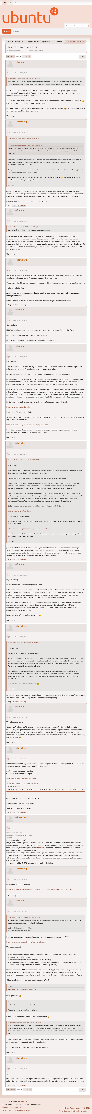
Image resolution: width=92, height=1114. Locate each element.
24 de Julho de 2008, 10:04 (19, 357)
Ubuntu (5, 1107)
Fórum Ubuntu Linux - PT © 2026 (77, 1108)
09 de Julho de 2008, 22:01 (19, 270)
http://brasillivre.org (19, 205)
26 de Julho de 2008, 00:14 (19, 911)
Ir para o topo (11, 1089)
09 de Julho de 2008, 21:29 (19, 221)
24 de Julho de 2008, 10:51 (19, 454)
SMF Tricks (25, 1101)
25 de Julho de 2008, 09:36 (19, 717)
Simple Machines (23, 1110)
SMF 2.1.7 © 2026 (9, 1110)
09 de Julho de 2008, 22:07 (19, 320)
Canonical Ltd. (15, 1107)
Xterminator (23, 817)
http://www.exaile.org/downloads (19, 407)
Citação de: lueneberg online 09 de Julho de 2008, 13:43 (25, 78)
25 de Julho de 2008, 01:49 (19, 575)
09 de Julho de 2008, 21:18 (19, 132)
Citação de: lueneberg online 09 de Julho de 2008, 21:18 (25, 227)
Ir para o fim (10, 56)
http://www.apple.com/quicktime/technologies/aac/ (26, 942)
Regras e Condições (71, 1111)
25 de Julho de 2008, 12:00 (14, 832)
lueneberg (22, 121)
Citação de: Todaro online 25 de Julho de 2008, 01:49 (24, 643)
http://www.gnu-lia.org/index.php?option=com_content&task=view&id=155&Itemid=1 (39, 889)
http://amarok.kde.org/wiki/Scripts (24, 778)
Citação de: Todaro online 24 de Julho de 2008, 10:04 (24, 460)
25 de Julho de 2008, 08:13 (19, 637)
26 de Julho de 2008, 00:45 (19, 1069)
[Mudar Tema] (15, 2)
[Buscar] (74, 25)
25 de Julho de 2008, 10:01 (19, 759)
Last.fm (41, 848)
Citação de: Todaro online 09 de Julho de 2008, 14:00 (24, 138)
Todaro (20, 62)
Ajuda (61, 1111)
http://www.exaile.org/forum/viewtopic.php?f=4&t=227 (27, 425)
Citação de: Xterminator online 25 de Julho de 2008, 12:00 (25, 1022)
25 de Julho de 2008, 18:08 (19, 879)
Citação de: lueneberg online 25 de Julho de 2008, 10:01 (25, 917)
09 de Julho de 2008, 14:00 (19, 73)
